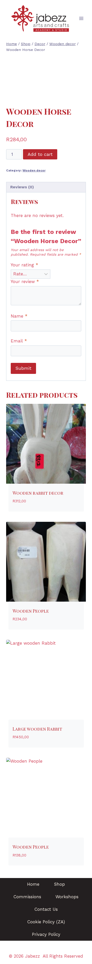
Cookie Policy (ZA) (46, 921)
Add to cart (40, 154)
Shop (59, 884)
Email (19, 340)
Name (19, 316)
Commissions (27, 896)
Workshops (66, 896)
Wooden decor (33, 170)
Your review (25, 281)
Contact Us (46, 909)
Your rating (24, 264)
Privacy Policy (46, 934)
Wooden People (31, 611)
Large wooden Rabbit (37, 729)
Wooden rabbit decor (38, 493)
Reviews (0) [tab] (22, 187)
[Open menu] (81, 19)
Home (33, 884)
